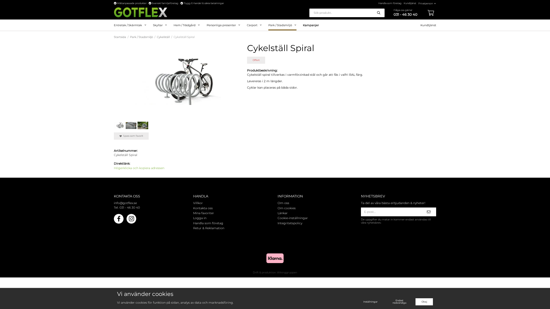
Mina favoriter (203, 213)
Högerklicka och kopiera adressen (139, 168)
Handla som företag (390, 3)
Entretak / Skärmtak (128, 25)
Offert (256, 60)
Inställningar (370, 301)
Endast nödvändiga (399, 301)
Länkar (283, 213)
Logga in (199, 218)
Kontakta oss (203, 208)
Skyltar (158, 25)
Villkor (198, 203)
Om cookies (287, 208)
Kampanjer (311, 25)
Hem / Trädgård (185, 25)
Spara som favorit (132, 135)
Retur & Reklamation (208, 228)
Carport (252, 25)
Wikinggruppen (287, 272)
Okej (424, 301)
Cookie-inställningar (293, 218)
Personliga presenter (221, 25)
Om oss (283, 203)
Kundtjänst (410, 3)
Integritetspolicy (290, 223)
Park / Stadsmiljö (280, 25)
